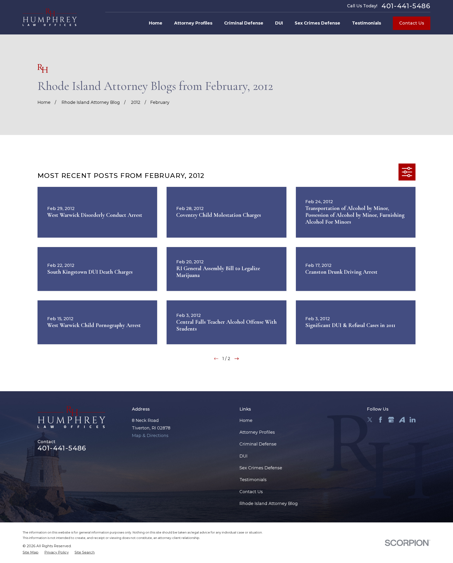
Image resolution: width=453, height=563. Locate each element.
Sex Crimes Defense (260, 468)
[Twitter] (370, 420)
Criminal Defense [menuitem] (243, 23)
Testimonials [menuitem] (366, 23)
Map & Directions (150, 435)
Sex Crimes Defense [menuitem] (317, 23)
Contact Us (411, 23)
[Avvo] (402, 420)
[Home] (50, 17)
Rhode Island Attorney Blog (268, 503)
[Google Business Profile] (391, 420)
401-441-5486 (406, 6)
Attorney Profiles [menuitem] (193, 23)
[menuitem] (30, 552)
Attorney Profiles (257, 432)
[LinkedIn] (412, 420)
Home (245, 420)
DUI (243, 456)
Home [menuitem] (155, 23)
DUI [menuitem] (279, 23)
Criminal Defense (258, 444)
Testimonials (253, 479)
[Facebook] (380, 420)
